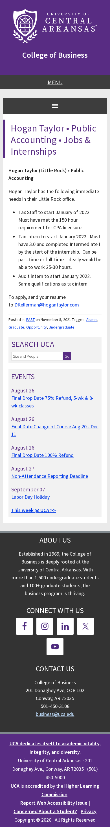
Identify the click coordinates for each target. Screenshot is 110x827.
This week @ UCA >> (33, 510)
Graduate (16, 327)
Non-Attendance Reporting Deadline (49, 476)
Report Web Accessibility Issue (53, 803)
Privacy (88, 811)
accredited (37, 786)
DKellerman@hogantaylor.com (46, 304)
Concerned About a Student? (45, 811)
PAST (30, 319)
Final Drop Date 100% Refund (42, 455)
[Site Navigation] (55, 105)
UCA (15, 786)
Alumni (91, 319)
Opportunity (36, 327)
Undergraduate (61, 327)
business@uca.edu (55, 714)
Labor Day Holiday (30, 497)
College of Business (55, 55)
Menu (55, 82)
